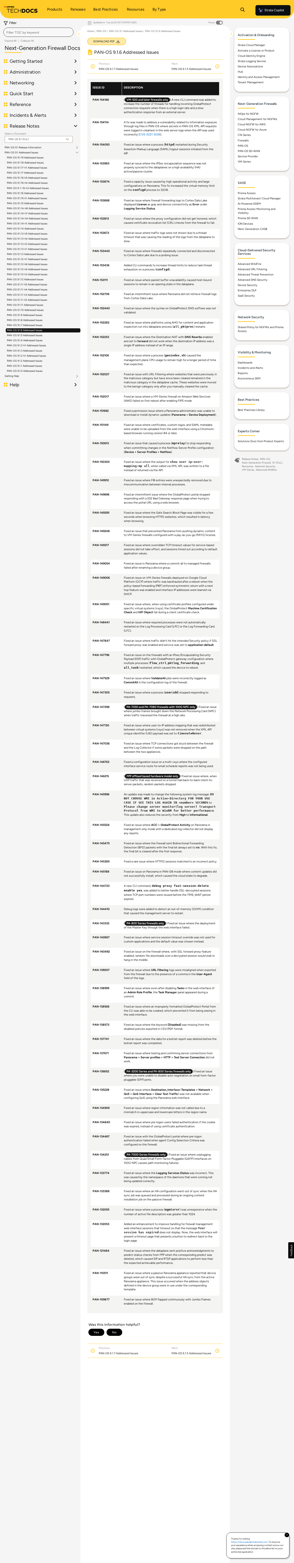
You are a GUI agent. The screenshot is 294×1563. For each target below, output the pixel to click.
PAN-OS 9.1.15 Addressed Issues (25, 203)
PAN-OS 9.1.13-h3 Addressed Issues (27, 244)
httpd (169, 144)
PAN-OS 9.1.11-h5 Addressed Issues (27, 284)
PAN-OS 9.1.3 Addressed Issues (24, 350)
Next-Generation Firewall (256, 462)
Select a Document (15, 133)
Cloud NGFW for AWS (252, 124)
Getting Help (12, 376)
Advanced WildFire (249, 264)
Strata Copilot (274, 10)
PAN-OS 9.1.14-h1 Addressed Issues (27, 223)
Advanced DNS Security (252, 279)
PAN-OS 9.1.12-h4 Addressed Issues (27, 269)
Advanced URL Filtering (252, 269)
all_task (131, 668)
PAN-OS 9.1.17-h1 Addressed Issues (27, 167)
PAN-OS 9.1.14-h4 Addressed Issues (27, 218)
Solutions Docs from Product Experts (261, 441)
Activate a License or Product (256, 50)
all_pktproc (183, 327)
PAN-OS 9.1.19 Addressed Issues (25, 157)
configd (139, 190)
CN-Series (244, 135)
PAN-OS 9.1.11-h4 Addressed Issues (27, 289)
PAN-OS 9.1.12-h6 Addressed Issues (27, 264)
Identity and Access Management (259, 77)
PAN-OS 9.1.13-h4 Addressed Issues (27, 238)
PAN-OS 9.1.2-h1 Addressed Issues (26, 355)
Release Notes (250, 459)
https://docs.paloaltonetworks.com (249, 1541)
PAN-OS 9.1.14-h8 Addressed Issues (27, 208)
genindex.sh (175, 355)
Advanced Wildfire (266, 469)
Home (90, 31)
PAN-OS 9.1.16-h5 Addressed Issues (27, 177)
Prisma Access (247, 193)
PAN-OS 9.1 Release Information (23, 147)
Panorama (247, 466)
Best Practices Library (251, 410)
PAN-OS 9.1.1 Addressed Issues (24, 365)
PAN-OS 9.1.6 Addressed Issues (24, 330)
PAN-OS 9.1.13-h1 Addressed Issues (27, 249)
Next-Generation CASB (252, 229)
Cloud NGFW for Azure (252, 129)
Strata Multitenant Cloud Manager (259, 198)
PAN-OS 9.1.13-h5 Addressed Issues (27, 233)
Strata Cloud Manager (251, 45)
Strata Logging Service (252, 61)
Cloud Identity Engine (251, 55)
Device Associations (250, 66)
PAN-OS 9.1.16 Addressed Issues (25, 193)
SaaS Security (246, 295)
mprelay (178, 443)
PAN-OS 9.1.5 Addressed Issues (24, 335)
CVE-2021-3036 (149, 134)
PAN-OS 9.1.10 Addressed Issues (25, 310)
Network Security (265, 466)
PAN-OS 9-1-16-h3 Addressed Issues (28, 188)
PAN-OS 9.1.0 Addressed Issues (24, 370)
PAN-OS (101, 31)
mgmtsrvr (172, 1209)
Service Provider (248, 156)
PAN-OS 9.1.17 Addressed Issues (25, 172)
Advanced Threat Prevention (256, 274)
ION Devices (245, 223)
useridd (171, 692)
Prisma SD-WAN (248, 218)
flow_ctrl (158, 663)
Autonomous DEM (249, 378)
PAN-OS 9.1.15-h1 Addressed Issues (27, 198)
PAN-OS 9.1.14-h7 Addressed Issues (27, 213)
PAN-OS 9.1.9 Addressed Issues (24, 315)
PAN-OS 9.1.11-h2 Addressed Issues (27, 299)
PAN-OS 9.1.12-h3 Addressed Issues (27, 274)
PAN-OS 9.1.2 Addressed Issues (24, 360)
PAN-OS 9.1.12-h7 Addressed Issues (27, 259)
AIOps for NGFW (248, 113)
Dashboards (245, 362)
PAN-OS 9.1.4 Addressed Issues (24, 340)
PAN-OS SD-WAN (249, 151)
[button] (291, 1250)
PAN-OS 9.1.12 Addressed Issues (25, 279)
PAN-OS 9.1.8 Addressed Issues (24, 320)
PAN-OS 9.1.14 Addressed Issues (25, 228)
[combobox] (38, 32)
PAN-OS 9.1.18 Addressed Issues (25, 162)
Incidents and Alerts (250, 367)
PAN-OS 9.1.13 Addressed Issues (25, 254)
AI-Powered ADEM (249, 203)
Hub (240, 71)
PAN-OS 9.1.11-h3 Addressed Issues (27, 294)
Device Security (247, 285)
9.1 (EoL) (277, 462)
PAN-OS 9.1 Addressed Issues (21, 152)
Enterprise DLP (247, 290)
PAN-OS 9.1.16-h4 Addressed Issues (27, 182)
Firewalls (243, 140)
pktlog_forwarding (183, 663)
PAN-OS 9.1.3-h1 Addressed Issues (26, 345)
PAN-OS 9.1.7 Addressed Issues (24, 325)
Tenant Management (251, 82)
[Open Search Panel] (242, 10)
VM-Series (244, 161)
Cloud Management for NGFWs (257, 119)
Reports (243, 373)
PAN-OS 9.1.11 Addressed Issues (25, 304)
